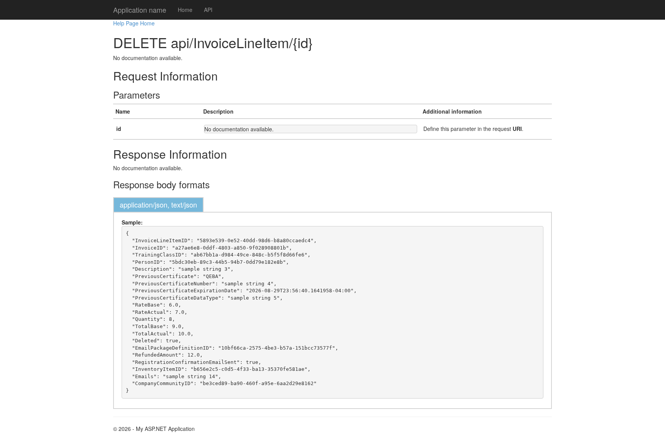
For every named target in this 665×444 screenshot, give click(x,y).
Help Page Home (134, 23)
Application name (139, 10)
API (208, 9)
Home (185, 9)
